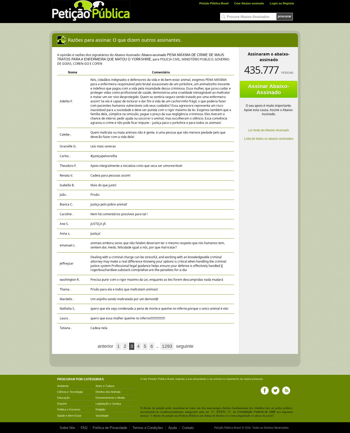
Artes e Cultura (105, 385)
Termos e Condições (147, 428)
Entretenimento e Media (110, 397)
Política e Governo (68, 409)
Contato (188, 428)
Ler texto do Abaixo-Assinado (268, 130)
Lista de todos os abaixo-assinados (268, 138)
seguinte (184, 346)
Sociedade (102, 415)
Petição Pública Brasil (214, 3)
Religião (100, 409)
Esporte (62, 403)
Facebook (265, 390)
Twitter (275, 390)
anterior (105, 346)
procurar (284, 16)
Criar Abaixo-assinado (249, 3)
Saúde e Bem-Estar (69, 415)
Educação (63, 397)
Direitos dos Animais (108, 391)
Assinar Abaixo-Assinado (268, 89)
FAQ (84, 428)
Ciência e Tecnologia (70, 391)
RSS (286, 390)
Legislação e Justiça (108, 403)
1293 (167, 346)
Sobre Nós (67, 428)
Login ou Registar (282, 3)
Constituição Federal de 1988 (256, 411)
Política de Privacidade (110, 428)
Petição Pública (157, 378)
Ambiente (63, 385)
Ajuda (172, 428)
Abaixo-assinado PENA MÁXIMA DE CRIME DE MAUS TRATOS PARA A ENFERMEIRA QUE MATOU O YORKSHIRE (140, 57)
